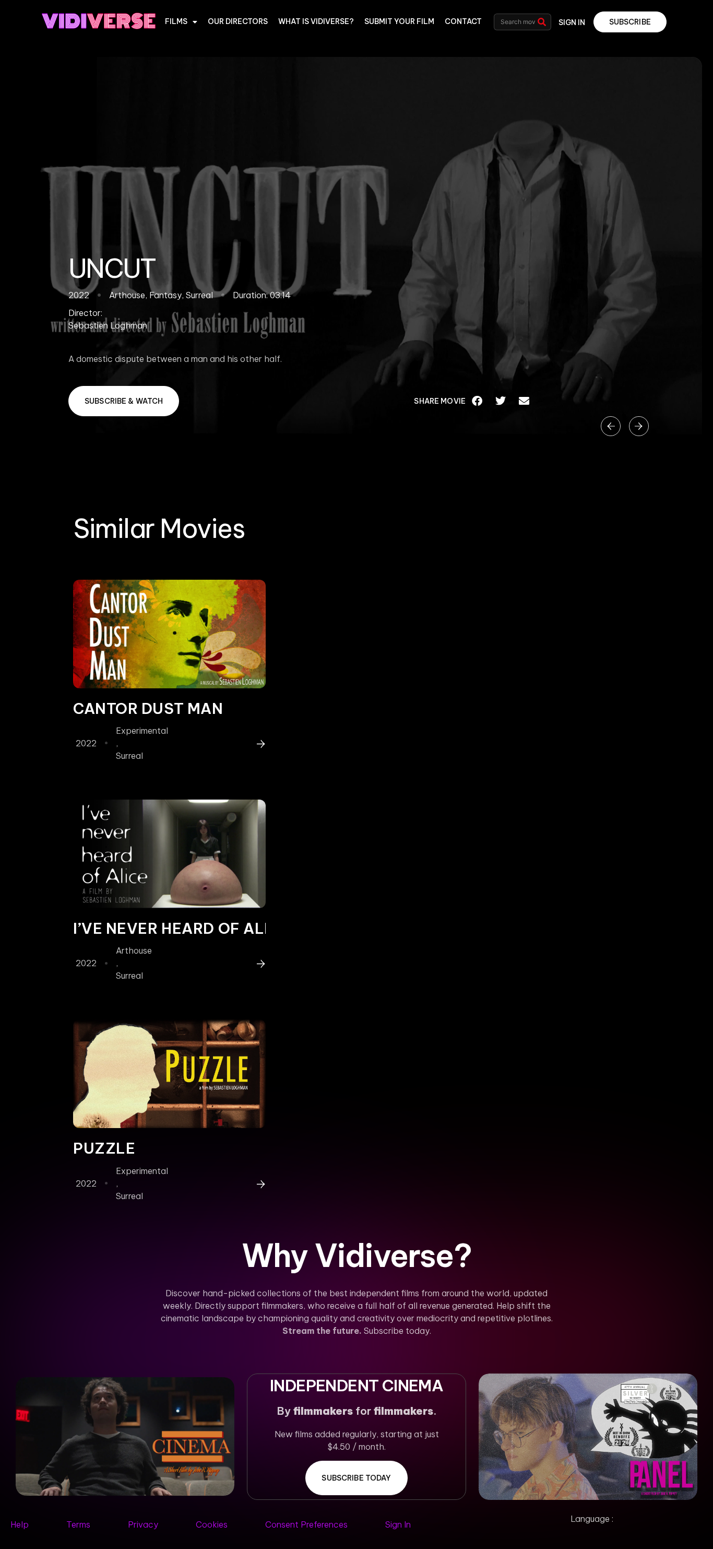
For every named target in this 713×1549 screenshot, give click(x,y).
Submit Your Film (399, 21)
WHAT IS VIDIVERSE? (316, 21)
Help (19, 1524)
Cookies (212, 1524)
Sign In (398, 1524)
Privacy (143, 1524)
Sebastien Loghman (107, 325)
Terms (78, 1524)
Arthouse (134, 950)
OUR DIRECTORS (238, 21)
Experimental (142, 730)
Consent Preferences (306, 1524)
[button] (477, 401)
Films (176, 21)
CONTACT (463, 21)
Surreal (129, 755)
